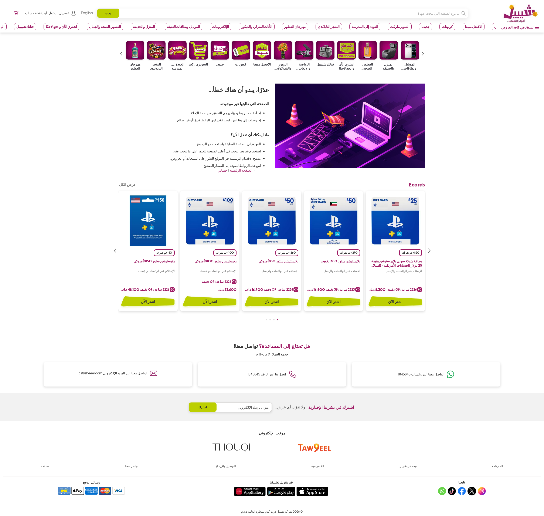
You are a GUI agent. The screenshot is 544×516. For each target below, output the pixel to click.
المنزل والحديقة (144, 26)
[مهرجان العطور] (135, 49)
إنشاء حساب (33, 13)
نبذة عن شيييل (408, 466)
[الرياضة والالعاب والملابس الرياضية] (304, 49)
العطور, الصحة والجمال (105, 26)
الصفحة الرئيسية (240, 170)
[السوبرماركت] (198, 49)
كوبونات (447, 26)
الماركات (497, 466)
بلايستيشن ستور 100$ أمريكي (215, 261)
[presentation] (423, 49)
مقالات (45, 466)
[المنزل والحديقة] (389, 49)
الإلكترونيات (220, 26)
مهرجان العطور (295, 26)
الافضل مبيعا (473, 26)
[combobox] (282, 13)
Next (115, 250)
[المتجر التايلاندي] (156, 49)
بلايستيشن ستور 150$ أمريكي (154, 261)
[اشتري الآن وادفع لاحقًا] (346, 49)
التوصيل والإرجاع (225, 466)
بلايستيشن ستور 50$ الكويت (340, 261)
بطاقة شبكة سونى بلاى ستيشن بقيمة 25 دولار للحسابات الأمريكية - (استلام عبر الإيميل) (396, 263)
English (87, 12)
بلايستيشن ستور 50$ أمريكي (278, 261)
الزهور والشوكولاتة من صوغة (283, 66)
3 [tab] (270, 319)
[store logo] (519, 13)
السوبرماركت (399, 26)
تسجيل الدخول (58, 13)
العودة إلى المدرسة (365, 26)
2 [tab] (274, 319)
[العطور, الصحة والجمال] (367, 49)
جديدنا (425, 26)
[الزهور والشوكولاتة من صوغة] (283, 49)
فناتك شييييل (25, 26)
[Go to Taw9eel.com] (315, 450)
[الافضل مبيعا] (262, 49)
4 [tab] (266, 319)
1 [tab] (277, 319)
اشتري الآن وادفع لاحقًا (61, 26)
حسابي (222, 170)
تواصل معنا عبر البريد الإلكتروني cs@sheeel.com (113, 373)
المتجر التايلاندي (329, 26)
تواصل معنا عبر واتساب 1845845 (420, 374)
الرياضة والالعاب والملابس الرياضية (304, 66)
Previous (428, 250)
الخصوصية (317, 466)
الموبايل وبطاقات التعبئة (183, 26)
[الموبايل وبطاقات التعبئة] (410, 49)
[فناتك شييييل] (325, 49)
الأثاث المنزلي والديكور (256, 26)
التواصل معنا (132, 466)
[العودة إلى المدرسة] (177, 49)
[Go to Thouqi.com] (231, 450)
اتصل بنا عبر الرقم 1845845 (267, 374)
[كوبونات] (241, 49)
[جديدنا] (220, 49)
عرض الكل (127, 184)
